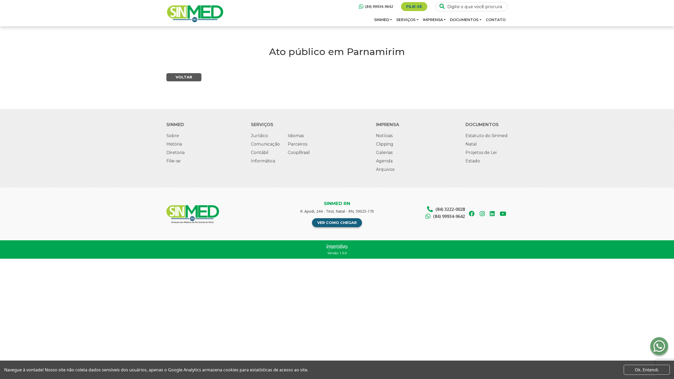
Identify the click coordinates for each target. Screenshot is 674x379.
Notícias (384, 135)
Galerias (384, 152)
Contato (496, 19)
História (174, 144)
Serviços (405, 19)
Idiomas (296, 135)
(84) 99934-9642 (379, 6)
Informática (263, 160)
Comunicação (265, 144)
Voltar (184, 77)
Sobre (172, 135)
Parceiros (297, 144)
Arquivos (385, 169)
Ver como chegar (337, 222)
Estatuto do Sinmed (486, 135)
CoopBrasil (299, 152)
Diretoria (175, 152)
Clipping (384, 144)
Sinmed (381, 19)
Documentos (464, 19)
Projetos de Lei (481, 152)
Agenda (384, 160)
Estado (472, 160)
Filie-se (414, 6)
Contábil (260, 152)
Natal (471, 144)
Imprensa (433, 19)
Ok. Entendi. (647, 370)
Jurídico (259, 135)
